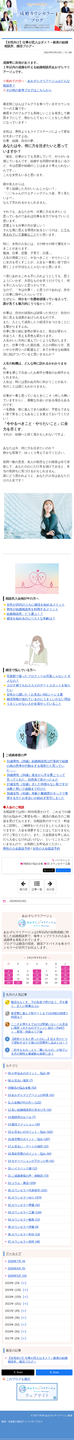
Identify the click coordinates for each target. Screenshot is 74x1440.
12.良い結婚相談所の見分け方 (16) (29, 1109)
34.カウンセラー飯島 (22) (24, 1219)
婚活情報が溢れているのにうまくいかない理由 (38, 699)
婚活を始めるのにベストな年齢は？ (31, 618)
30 (65, 982)
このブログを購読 (18, 1379)
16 (65, 974)
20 (37, 978)
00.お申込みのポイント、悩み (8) (29, 1073)
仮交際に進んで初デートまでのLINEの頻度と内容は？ (39, 1015)
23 (65, 978)
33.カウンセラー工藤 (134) (25, 1212)
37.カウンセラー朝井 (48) (24, 1241)
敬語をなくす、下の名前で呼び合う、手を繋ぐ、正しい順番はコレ (39, 1003)
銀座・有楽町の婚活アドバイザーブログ (37, 15)
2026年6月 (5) (16, 1268)
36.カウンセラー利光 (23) (24, 1234)
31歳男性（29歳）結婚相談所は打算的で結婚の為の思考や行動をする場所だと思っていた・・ (37, 766)
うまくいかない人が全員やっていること (34, 703)
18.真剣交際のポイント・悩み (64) (29, 1153)
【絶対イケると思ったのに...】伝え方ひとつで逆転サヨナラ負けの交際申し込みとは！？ (39, 1040)
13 (37, 974)
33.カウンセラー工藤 (58, 863)
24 (8, 982)
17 (8, 978)
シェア (51, 870)
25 (18, 982)
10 (8, 974)
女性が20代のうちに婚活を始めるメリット (36, 604)
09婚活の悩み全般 (33, 863)
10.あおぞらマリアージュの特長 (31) (31, 1095)
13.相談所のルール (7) (22, 1117)
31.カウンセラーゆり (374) (25, 1197)
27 (37, 982)
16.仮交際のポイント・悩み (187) (29, 1139)
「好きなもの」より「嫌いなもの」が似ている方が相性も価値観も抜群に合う (39, 1051)
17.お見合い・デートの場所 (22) (28, 1146)
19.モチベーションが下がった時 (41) (31, 1161)
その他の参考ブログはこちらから (29, 90)
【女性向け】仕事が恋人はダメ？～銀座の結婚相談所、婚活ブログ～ (38, 1359)
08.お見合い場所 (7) (20, 1080)
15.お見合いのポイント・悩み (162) (30, 1131)
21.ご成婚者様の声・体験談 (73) (28, 1175)
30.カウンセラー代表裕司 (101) (27, 1190)
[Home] (4, 901)
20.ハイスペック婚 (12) (22, 1168)
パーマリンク (62, 860)
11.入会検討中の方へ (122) (24, 1102)
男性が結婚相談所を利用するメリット (32, 609)
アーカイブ (13, 1253)
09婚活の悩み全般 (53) (22, 1087)
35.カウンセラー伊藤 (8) (23, 1226)
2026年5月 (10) (17, 1275)
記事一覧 (37, 889)
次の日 (51, 885)
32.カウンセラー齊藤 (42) (24, 1205)
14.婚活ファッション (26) (24, 1124)
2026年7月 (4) (16, 1261)
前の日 (24, 885)
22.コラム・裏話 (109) (22, 1183)
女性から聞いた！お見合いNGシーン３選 (35, 694)
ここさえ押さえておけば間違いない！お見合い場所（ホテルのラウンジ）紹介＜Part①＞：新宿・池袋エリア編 (39, 1027)
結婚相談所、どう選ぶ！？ (25, 613)
